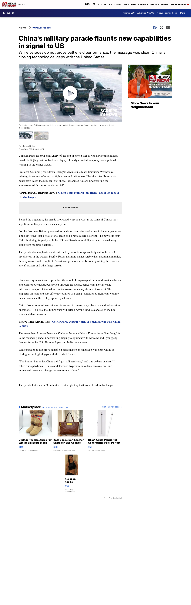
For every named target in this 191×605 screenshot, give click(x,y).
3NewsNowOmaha (14, 13)
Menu (89, 4)
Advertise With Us (145, 12)
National (115, 4)
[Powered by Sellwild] (117, 498)
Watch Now (179, 4)
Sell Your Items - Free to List (55, 407)
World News (41, 27)
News (23, 27)
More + (183, 12)
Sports (143, 4)
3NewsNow (5, 13)
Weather (129, 4)
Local (102, 4)
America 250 (129, 12)
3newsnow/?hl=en (9, 13)
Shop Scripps (159, 4)
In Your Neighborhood (167, 12)
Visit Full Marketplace (112, 407)
